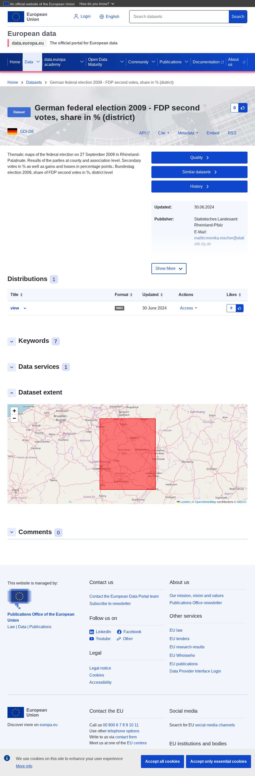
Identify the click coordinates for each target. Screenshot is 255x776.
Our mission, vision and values (197, 595)
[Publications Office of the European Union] (45, 597)
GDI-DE (27, 131)
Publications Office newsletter (196, 603)
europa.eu (49, 725)
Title (14, 294)
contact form (126, 737)
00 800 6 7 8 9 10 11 (121, 725)
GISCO (241, 501)
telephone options (123, 731)
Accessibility (100, 682)
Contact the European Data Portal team (124, 596)
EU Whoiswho (182, 655)
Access (186, 308)
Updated (150, 294)
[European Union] (45, 712)
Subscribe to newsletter (110, 603)
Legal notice (100, 668)
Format (121, 294)
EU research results (187, 647)
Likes (232, 294)
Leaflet (185, 501)
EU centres (137, 743)
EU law (176, 630)
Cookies (96, 675)
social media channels (215, 725)
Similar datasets (196, 172)
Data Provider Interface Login (195, 671)
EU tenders (180, 639)
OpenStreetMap (205, 501)
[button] (97, 3)
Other (128, 639)
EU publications (184, 664)
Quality (196, 157)
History (196, 186)
